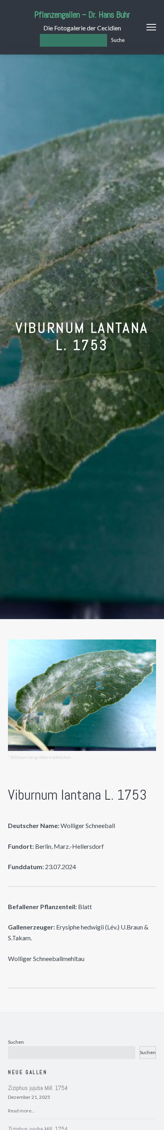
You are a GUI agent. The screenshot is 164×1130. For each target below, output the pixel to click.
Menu (151, 27)
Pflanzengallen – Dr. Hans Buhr (82, 14)
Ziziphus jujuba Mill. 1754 (38, 1088)
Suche (118, 40)
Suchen (16, 1042)
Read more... (21, 1111)
